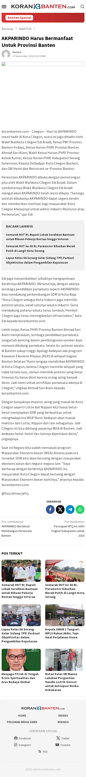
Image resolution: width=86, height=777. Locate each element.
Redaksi (63, 722)
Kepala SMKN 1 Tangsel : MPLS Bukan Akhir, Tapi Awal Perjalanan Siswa (62, 633)
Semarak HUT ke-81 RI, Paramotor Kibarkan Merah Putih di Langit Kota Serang (64, 591)
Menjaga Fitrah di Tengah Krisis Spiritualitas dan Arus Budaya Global (20, 678)
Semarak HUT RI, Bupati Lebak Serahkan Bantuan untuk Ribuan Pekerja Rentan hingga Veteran (20, 591)
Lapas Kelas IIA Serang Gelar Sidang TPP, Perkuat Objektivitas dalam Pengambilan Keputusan (21, 635)
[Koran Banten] (43, 6)
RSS (45, 752)
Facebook (25, 738)
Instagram (25, 745)
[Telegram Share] (70, 509)
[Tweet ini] (60, 509)
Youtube (65, 745)
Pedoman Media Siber (22, 722)
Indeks (63, 716)
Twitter (65, 738)
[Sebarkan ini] (50, 509)
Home (22, 716)
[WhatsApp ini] (80, 509)
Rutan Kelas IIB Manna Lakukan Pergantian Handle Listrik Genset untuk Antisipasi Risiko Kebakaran (62, 682)
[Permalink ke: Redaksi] (6, 54)
